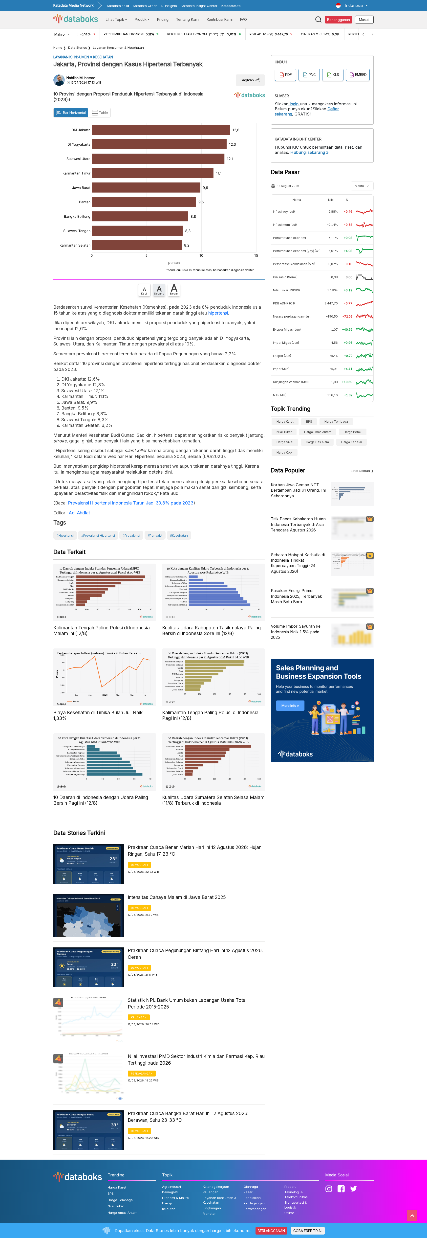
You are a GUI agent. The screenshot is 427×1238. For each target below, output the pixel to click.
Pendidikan (252, 1198)
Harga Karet (285, 421)
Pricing (163, 19)
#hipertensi (65, 535)
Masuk (364, 20)
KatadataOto (231, 6)
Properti (290, 1187)
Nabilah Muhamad (80, 78)
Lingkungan (212, 1208)
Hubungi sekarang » (309, 152)
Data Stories (77, 47)
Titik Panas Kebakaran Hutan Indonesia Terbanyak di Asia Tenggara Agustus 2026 (298, 524)
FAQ (243, 19)
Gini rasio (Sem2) (285, 277)
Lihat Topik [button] (115, 19)
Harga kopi (285, 452)
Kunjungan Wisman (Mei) (291, 382)
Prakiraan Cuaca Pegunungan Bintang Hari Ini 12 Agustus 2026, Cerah (195, 954)
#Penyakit (155, 535)
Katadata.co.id (118, 6)
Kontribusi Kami (220, 19)
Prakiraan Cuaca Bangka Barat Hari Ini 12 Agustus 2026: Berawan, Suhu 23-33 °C (188, 1117)
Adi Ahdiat (79, 512)
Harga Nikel (285, 442)
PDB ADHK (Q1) (284, 303)
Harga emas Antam (317, 432)
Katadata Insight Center (199, 6)
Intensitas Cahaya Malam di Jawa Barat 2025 (177, 897)
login (294, 103)
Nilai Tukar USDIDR (286, 290)
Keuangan (139, 1017)
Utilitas (289, 1213)
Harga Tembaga (336, 421)
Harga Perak (353, 432)
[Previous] (363, 34)
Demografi (139, 865)
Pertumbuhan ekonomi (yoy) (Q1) (296, 251)
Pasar (248, 1192)
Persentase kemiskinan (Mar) (294, 264)
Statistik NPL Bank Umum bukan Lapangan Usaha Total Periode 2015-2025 (187, 1003)
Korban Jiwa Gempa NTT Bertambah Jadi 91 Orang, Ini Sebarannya (298, 490)
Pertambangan (255, 1209)
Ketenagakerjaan (216, 1187)
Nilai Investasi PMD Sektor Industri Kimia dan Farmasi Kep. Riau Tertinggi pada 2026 (196, 1060)
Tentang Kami (187, 19)
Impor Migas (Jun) (286, 342)
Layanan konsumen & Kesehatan (118, 47)
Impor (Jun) (281, 369)
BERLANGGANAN (271, 1231)
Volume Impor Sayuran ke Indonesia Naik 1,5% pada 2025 (295, 632)
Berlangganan (338, 20)
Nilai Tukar (284, 432)
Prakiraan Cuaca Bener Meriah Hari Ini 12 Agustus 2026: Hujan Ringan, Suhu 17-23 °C (194, 851)
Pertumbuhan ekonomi (289, 238)
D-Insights (169, 6)
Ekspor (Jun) (282, 356)
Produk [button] (140, 19)
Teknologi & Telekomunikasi (296, 1194)
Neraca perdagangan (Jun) (292, 316)
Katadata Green (145, 6)
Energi (167, 1203)
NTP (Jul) (279, 395)
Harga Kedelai (351, 442)
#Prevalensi (131, 535)
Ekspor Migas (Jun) (287, 329)
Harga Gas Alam (317, 442)
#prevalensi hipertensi (98, 535)
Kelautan (168, 1209)
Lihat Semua (360, 471)
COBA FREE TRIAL (307, 1231)
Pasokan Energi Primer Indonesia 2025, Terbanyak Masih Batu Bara (296, 596)
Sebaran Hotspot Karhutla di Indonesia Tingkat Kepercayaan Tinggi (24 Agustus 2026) (298, 563)
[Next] (372, 34)
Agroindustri (171, 1187)
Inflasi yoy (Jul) (284, 211)
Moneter (209, 1213)
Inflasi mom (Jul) (285, 225)
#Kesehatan (179, 535)
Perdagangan (141, 1073)
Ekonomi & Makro (175, 1198)
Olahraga (251, 1187)
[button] (352, 5)
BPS (309, 421)
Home (57, 47)
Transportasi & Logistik (295, 1204)
